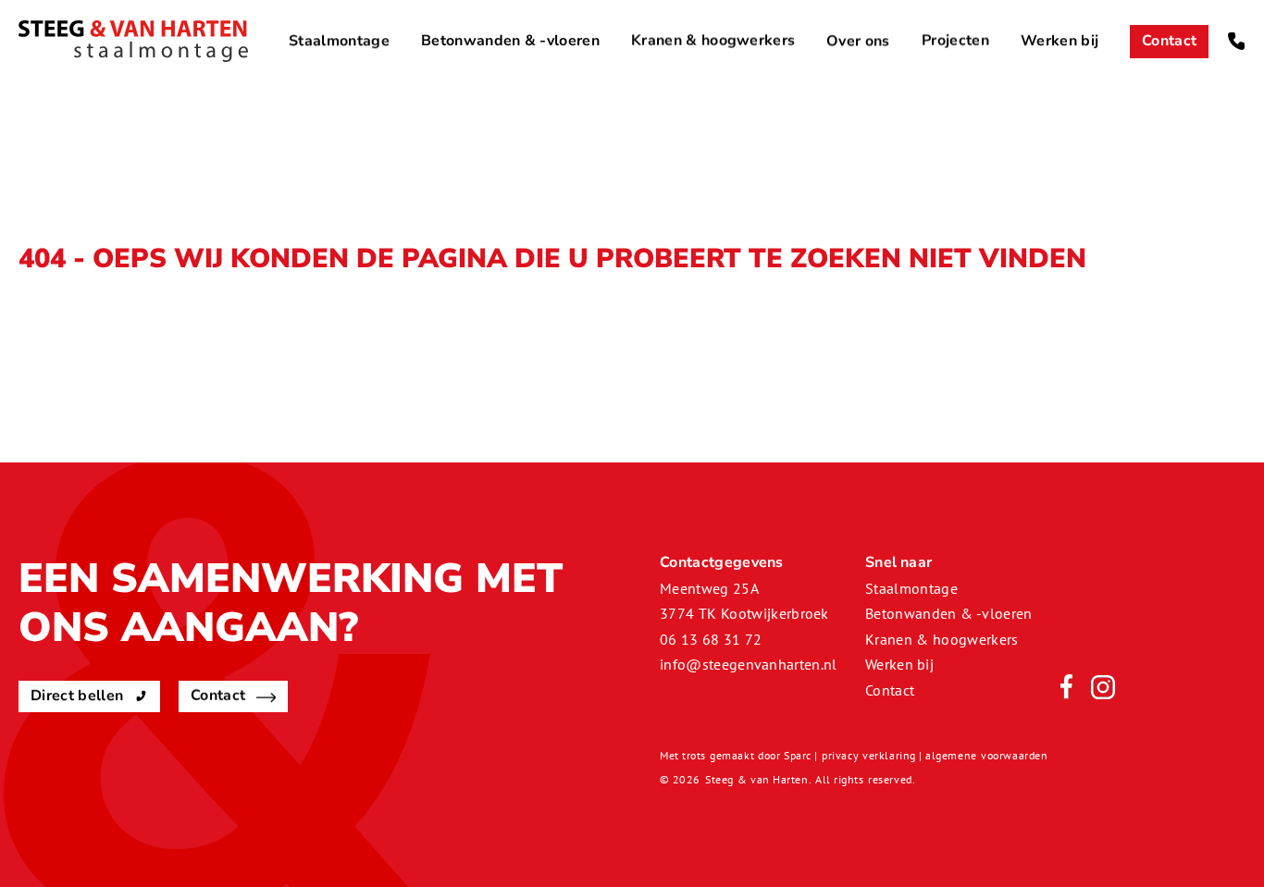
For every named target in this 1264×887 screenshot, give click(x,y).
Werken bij (1059, 41)
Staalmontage (339, 41)
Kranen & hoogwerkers (713, 41)
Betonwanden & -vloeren (510, 41)
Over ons (858, 41)
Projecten (955, 41)
